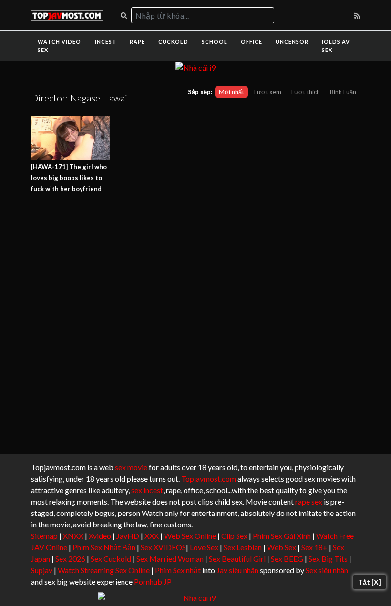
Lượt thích (305, 92)
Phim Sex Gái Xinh (282, 535)
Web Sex (281, 547)
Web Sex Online (190, 535)
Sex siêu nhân (327, 570)
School (214, 42)
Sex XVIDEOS (163, 547)
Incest (105, 42)
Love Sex (204, 547)
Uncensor (292, 42)
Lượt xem (267, 92)
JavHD (127, 535)
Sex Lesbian (243, 547)
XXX (151, 535)
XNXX (73, 535)
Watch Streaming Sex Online (104, 570)
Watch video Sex (59, 46)
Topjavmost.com (208, 478)
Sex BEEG (287, 558)
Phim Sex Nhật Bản (103, 547)
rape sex (308, 501)
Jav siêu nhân (237, 570)
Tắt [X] (369, 582)
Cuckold (173, 42)
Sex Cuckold (111, 558)
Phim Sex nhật (178, 570)
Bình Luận (343, 92)
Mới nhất (231, 92)
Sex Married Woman (170, 558)
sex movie (131, 467)
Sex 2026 (70, 558)
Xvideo (100, 535)
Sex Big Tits (328, 558)
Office (251, 42)
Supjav (41, 570)
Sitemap (44, 535)
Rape (137, 42)
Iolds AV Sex (336, 46)
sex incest (147, 490)
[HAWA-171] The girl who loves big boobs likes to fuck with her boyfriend (69, 177)
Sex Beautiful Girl (237, 558)
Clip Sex (234, 535)
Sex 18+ (314, 547)
